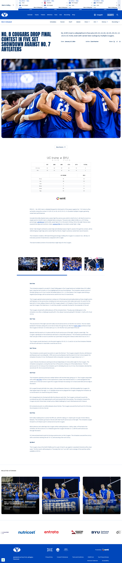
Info (95, 22)
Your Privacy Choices (103, 557)
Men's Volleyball (9, 499)
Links (30, 9)
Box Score (59, 147)
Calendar (30, 14)
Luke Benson (40, 222)
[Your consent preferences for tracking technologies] (3, 560)
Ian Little (39, 379)
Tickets (43, 14)
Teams (37, 14)
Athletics (49, 14)
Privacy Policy (49, 557)
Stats (86, 22)
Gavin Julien (77, 326)
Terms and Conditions (78, 557)
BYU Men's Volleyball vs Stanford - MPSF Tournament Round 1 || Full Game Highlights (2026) (59, 506)
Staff (70, 22)
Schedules (53, 22)
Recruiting (67, 14)
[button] (119, 5)
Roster (62, 22)
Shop (73, 14)
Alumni (78, 22)
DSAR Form (91, 557)
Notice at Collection (92, 560)
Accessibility (105, 560)
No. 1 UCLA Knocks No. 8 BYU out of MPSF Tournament (20, 503)
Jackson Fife (56, 224)
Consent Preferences (62, 557)
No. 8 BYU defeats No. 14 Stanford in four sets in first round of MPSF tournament (101, 502)
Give (60, 14)
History (104, 22)
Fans (55, 14)
